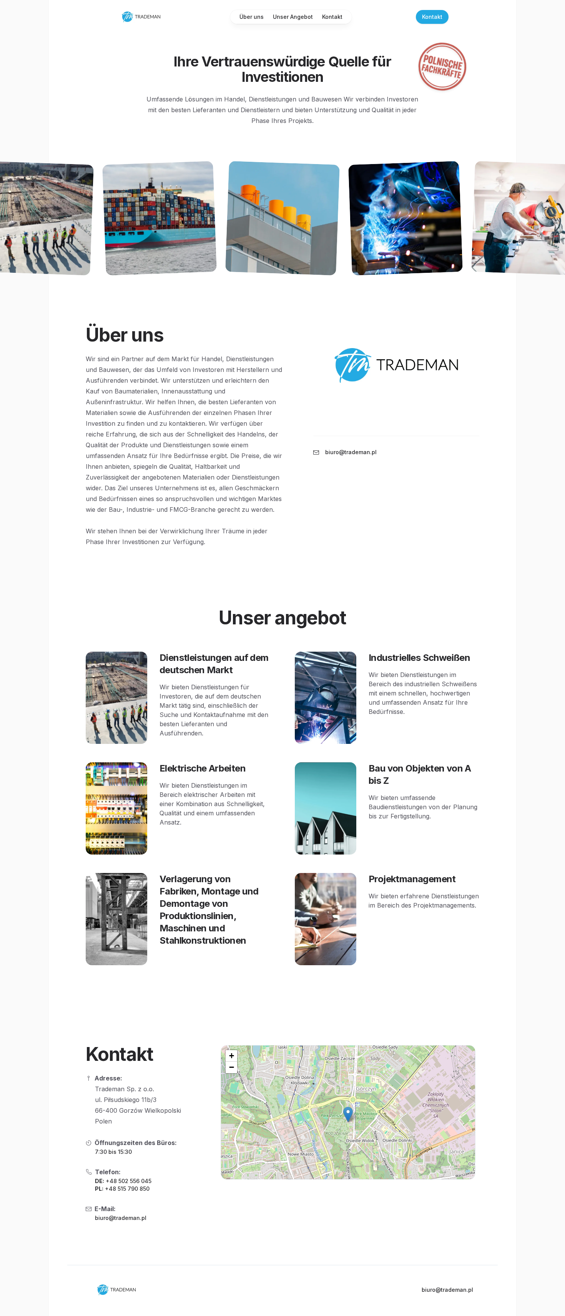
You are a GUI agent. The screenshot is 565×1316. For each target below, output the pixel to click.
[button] (348, 1114)
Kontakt (332, 16)
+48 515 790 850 (127, 1188)
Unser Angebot (293, 16)
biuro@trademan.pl (120, 1218)
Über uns (251, 16)
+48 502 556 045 (128, 1181)
